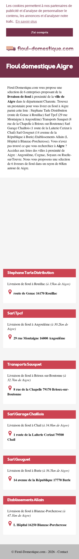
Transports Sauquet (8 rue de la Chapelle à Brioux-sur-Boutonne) (39, 121)
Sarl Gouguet (18, 459)
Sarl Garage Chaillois (25, 414)
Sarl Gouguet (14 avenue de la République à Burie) (32, 134)
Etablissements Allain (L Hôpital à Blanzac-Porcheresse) (37, 138)
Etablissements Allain (25, 500)
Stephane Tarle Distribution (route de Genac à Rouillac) (37, 112)
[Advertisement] (39, 223)
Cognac (40, 154)
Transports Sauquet (24, 364)
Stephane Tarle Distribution (30, 273)
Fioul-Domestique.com (22, 87)
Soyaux (52, 154)
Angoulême (25, 154)
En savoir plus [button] (26, 21)
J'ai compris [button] (39, 32)
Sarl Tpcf (15, 313)
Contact (63, 551)
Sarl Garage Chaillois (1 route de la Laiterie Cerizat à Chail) (39, 127)
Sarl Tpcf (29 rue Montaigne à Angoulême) (37, 116)
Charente (49, 101)
